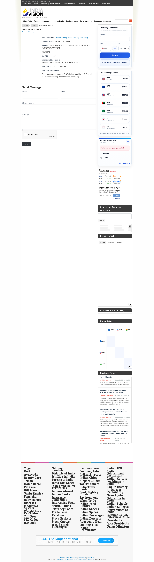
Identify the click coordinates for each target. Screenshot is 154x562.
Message (25, 114)
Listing (34, 25)
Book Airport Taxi (69, 4)
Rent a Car (81, 4)
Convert (115, 55)
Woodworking (61, 37)
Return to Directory (28, 32)
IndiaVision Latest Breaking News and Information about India (75, 560)
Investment (47, 21)
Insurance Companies (102, 21)
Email (63, 91)
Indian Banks (59, 21)
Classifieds (27, 21)
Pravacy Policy (64, 558)
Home (25, 25)
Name (24, 91)
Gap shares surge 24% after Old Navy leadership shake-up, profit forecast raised (114, 429)
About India (27, 4)
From (102, 44)
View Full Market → (124, 163)
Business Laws (72, 21)
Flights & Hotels (55, 4)
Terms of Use (82, 558)
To (119, 44)
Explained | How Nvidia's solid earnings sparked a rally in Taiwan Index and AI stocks (113, 407)
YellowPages (106, 4)
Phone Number (28, 103)
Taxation (37, 21)
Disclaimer (73, 558)
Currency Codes (86, 21)
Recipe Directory (93, 4)
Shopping (44, 4)
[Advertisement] (92, 13)
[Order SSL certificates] (77, 545)
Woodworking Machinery (78, 37)
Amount (103, 34)
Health (36, 4)
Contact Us (90, 558)
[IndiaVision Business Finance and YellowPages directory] (34, 13)
